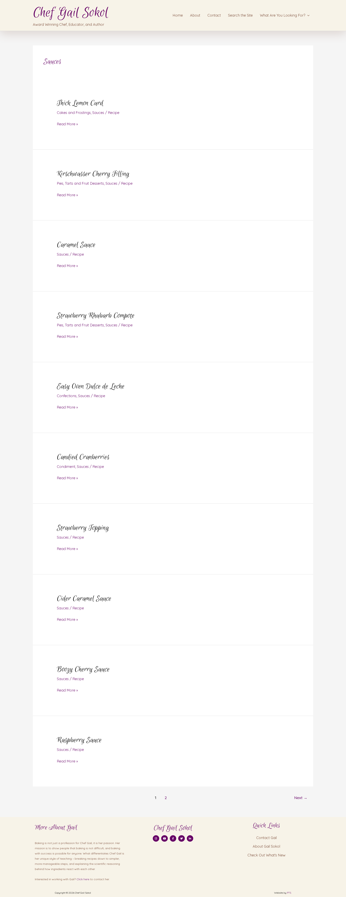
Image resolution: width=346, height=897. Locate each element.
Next (300, 797)
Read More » (67, 123)
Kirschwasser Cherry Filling (93, 174)
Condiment (66, 466)
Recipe (113, 112)
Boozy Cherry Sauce (83, 669)
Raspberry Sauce (79, 740)
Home (178, 15)
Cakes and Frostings (74, 112)
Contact (214, 15)
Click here (82, 879)
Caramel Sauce (76, 245)
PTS (289, 892)
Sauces (98, 112)
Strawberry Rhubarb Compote (96, 315)
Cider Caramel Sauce (84, 598)
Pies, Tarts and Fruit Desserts (80, 183)
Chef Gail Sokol (70, 13)
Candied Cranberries (83, 457)
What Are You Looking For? (282, 15)
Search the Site (240, 15)
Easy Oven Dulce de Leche (91, 386)
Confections (66, 396)
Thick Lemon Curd (80, 103)
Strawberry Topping (83, 528)
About (195, 15)
